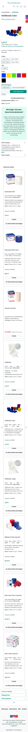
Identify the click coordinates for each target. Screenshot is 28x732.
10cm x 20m (14, 62)
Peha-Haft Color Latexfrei (13, 595)
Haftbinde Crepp (10, 479)
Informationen (6, 698)
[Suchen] (14, 6)
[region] (14, 31)
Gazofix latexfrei (10, 308)
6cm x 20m (14, 59)
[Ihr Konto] (21, 6)
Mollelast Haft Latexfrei (12, 537)
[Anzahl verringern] (3, 91)
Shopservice (5, 695)
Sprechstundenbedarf (18, 87)
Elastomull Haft (10, 191)
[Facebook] (27, 16)
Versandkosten (13, 722)
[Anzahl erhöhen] (7, 91)
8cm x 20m (6, 62)
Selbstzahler (6, 87)
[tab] (13, 147)
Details (14, 219)
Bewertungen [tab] (5, 155)
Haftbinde (8, 362)
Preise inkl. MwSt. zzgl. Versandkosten (12, 46)
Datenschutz (13, 709)
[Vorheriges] (2, 427)
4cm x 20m (5, 59)
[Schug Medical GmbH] (14, 19)
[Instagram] (27, 19)
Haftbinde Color (10, 420)
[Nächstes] (26, 427)
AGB (19, 709)
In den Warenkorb (18, 91)
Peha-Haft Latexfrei (11, 653)
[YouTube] (27, 21)
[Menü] (3, 6)
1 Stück (5, 68)
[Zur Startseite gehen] (14, 3)
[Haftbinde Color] (14, 31)
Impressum (4, 709)
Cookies (24, 709)
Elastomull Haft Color (12, 250)
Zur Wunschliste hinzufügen (19, 98)
